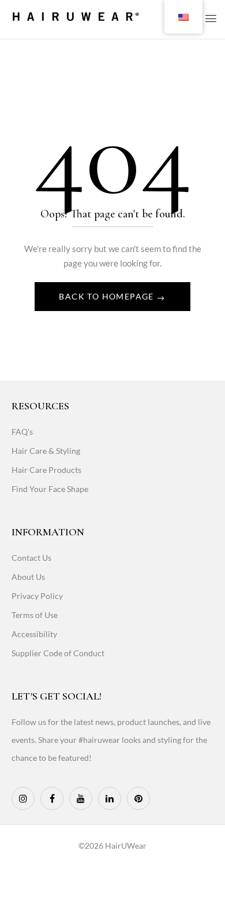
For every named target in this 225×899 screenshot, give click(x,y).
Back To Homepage (107, 296)
